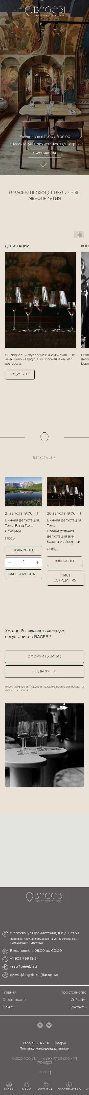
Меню (7, 1007)
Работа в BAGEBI (36, 1043)
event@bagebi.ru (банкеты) (34, 975)
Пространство (73, 992)
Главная (9, 992)
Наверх (43, 1072)
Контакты (77, 1007)
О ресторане (14, 1000)
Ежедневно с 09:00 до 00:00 (36, 951)
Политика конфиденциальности (44, 1048)
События (78, 1000)
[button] (44, 657)
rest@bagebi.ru (23, 966)
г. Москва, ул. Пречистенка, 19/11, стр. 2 (44, 148)
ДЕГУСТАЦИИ (17, 246)
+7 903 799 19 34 (24, 958)
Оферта (60, 1043)
